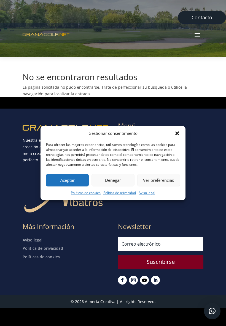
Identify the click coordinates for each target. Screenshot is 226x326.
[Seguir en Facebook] (122, 280)
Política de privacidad (119, 192)
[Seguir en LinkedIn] (155, 280)
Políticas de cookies (86, 192)
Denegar (113, 180)
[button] (177, 133)
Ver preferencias (158, 180)
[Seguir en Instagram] (133, 280)
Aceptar (67, 180)
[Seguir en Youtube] (144, 280)
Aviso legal (147, 192)
